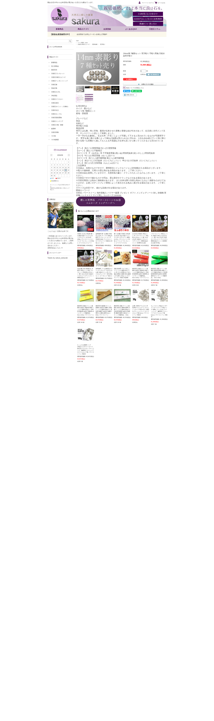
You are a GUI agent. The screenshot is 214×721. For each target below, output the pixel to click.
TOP (77, 40)
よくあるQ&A (131, 29)
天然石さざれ (55, 92)
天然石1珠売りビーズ (84, 44)
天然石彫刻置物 (56, 117)
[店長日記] (61, 227)
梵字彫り (102, 44)
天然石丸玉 (55, 110)
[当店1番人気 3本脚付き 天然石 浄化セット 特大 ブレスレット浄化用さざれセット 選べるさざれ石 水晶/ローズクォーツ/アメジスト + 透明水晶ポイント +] (85, 265)
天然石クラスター (57, 99)
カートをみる (161, 2)
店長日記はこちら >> (55, 248)
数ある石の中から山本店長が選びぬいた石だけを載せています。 (71, 2)
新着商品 (59, 29)
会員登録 (107, 29)
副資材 (53, 128)
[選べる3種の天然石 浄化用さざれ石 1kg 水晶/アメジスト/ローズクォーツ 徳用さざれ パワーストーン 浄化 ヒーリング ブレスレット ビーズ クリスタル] (122, 230)
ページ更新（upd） (83, 42)
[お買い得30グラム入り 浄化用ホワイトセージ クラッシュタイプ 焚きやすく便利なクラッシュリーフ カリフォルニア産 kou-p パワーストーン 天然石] (140, 300)
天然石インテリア (57, 121)
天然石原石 (55, 103)
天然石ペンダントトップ (59, 81)
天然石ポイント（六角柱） (60, 106)
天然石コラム (154, 29)
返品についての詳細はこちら (135, 88)
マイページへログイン (148, 2)
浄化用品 (54, 95)
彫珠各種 (94, 44)
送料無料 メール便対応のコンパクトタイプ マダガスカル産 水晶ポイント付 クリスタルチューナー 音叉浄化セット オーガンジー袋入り (104, 272)
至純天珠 (54, 88)
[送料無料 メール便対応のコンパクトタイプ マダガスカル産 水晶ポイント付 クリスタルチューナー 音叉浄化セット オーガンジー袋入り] (104, 265)
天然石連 (54, 84)
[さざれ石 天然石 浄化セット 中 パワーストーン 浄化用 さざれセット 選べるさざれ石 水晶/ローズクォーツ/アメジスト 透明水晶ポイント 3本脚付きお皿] (140, 230)
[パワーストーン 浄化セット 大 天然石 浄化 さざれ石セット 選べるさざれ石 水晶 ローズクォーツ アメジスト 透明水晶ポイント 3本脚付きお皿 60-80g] (159, 230)
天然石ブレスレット (58, 73)
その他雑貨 (55, 140)
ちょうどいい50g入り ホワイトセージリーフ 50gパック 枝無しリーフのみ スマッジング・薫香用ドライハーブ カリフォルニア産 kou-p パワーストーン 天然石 (159, 311)
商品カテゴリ (83, 29)
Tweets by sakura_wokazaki (58, 258)
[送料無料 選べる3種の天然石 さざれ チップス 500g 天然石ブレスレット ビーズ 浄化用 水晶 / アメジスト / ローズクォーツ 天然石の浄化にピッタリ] (104, 230)
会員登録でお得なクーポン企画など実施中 (92, 34)
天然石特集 (55, 132)
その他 (53, 136)
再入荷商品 (55, 66)
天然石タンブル (56, 114)
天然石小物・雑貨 (57, 125)
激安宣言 (54, 70)
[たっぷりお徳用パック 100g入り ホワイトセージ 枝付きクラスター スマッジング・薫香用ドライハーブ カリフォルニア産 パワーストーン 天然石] (85, 339)
